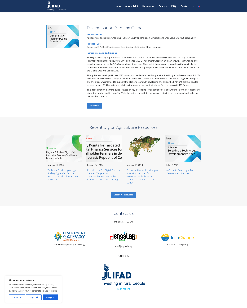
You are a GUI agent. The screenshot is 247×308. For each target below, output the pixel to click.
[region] (33, 289)
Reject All (34, 297)
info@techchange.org (177, 244)
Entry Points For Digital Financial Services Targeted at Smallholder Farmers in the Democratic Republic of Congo (103, 175)
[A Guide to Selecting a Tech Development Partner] (183, 148)
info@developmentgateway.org (69, 244)
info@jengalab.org (124, 246)
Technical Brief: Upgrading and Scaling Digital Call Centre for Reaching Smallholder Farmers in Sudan (64, 175)
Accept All (50, 297)
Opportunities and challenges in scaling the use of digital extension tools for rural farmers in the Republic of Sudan (142, 176)
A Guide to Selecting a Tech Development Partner (180, 172)
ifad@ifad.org (123, 288)
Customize (16, 297)
